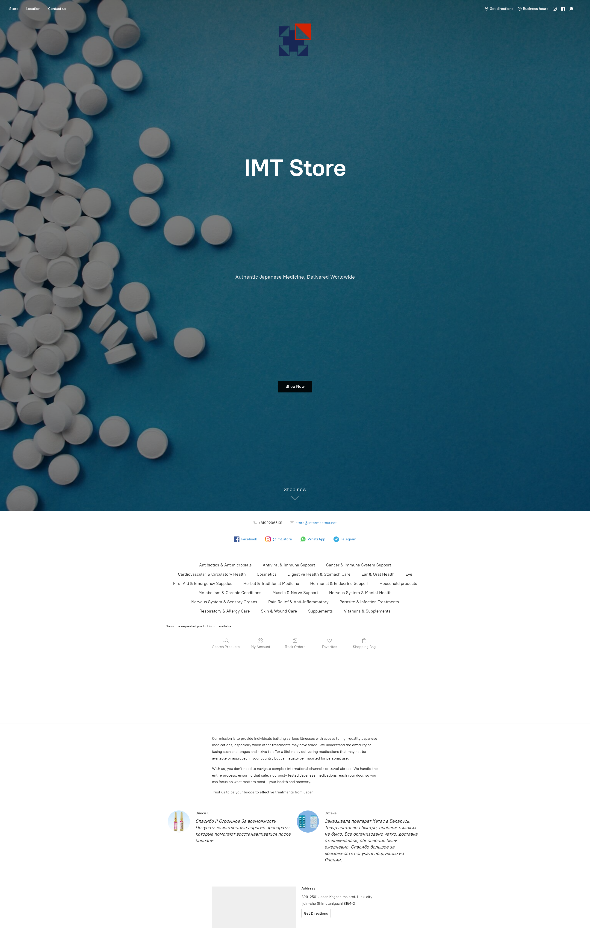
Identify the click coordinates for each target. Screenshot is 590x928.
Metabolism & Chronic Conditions (229, 592)
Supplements (320, 611)
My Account (260, 647)
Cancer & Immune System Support (358, 565)
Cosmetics (267, 574)
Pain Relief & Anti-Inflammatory (298, 601)
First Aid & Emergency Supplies (202, 583)
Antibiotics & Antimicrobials (225, 565)
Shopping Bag (364, 647)
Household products (398, 583)
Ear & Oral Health (378, 574)
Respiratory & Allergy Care (225, 611)
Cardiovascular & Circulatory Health (212, 574)
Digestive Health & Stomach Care (319, 574)
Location (33, 8)
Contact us (57, 8)
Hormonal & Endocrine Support (339, 583)
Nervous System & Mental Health (360, 592)
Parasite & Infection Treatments (369, 601)
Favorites (329, 647)
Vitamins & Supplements (367, 611)
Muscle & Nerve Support (295, 592)
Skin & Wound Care (279, 611)
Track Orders (295, 647)
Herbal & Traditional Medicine (271, 583)
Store (13, 8)
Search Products (226, 647)
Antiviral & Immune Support (289, 565)
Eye (409, 574)
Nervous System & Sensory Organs (224, 601)
